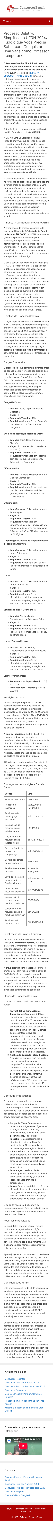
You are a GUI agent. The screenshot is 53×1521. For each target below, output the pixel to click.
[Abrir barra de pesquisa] (49, 21)
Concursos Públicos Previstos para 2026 (25, 1386)
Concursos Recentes (15, 1379)
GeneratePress (35, 1517)
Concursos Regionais (15, 1390)
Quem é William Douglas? (17, 1495)
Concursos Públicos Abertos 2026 (22, 1382)
